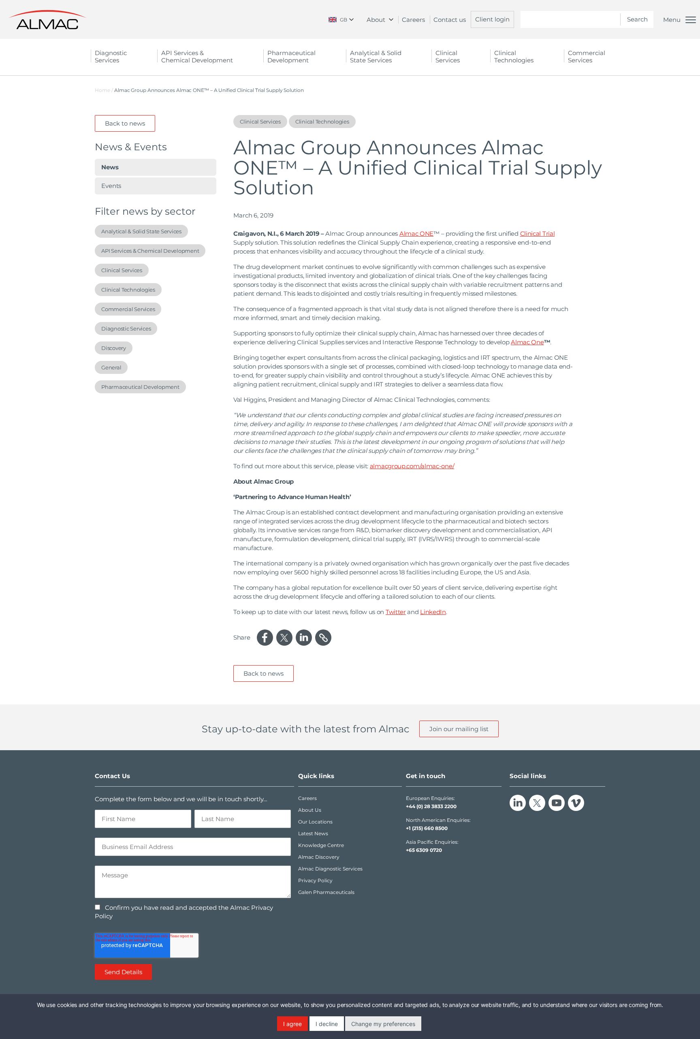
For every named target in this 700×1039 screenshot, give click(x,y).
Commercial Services (128, 309)
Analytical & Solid (375, 56)
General (111, 367)
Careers (413, 19)
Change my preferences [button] (383, 1023)
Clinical (447, 56)
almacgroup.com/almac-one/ (412, 466)
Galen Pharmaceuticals (326, 892)
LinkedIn (433, 612)
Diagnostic (111, 56)
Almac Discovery (318, 857)
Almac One (527, 342)
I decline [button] (327, 1023)
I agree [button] (292, 1023)
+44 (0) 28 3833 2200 (431, 806)
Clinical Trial (537, 233)
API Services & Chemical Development (150, 250)
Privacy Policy (315, 880)
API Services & (197, 56)
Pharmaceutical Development (140, 387)
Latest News (313, 833)
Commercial (586, 56)
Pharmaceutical (291, 56)
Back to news (125, 123)
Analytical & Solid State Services (141, 231)
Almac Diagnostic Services (330, 869)
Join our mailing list (459, 729)
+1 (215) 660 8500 (427, 828)
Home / (104, 90)
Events (111, 186)
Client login (492, 19)
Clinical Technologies (514, 56)
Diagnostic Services (126, 328)
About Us (309, 810)
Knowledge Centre (321, 845)
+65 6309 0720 (424, 850)
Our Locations (315, 822)
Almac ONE (416, 233)
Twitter (396, 612)
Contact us (449, 19)
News (110, 167)
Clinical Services (121, 270)
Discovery (113, 348)
